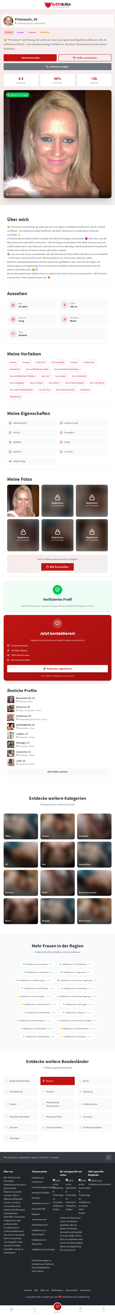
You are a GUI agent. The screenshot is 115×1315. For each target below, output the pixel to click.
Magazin (36, 1214)
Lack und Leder (57, 362)
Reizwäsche (15, 369)
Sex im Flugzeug (17, 382)
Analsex (13, 362)
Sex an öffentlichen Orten (37, 369)
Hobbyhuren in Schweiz (43, 1249)
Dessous (26, 362)
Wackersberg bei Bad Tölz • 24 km (32, 719)
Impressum (85, 1290)
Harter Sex (40, 362)
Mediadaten (57, 1290)
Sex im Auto (60, 376)
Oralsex (74, 362)
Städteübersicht (40, 1224)
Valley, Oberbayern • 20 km (29, 710)
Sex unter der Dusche (65, 389)
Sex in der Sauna (97, 382)
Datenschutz (71, 1290)
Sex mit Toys (44, 389)
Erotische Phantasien (70, 1217)
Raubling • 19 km (25, 701)
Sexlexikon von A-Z (41, 1203)
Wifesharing (15, 396)
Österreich (9, 1191)
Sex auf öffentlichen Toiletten (22, 376)
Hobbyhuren (12, 1157)
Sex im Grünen (36, 382)
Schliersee (21, 23)
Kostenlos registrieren (59, 668)
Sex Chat (45, 376)
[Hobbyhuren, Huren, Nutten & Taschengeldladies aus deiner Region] (57, 5)
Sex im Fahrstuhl (79, 376)
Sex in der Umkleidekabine (21, 389)
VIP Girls (36, 1197)
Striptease (84, 389)
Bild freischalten (59, 566)
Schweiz (8, 1195)
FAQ (36, 1290)
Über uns (44, 1290)
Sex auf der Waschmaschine (66, 369)
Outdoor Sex (88, 362)
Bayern (30, 23)
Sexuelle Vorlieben (41, 1192)
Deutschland (39, 23)
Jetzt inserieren (39, 1219)
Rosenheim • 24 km (26, 728)
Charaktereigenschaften (43, 1187)
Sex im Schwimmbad (74, 382)
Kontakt (28, 1290)
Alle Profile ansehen (57, 771)
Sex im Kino (54, 382)
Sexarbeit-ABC (39, 1208)
